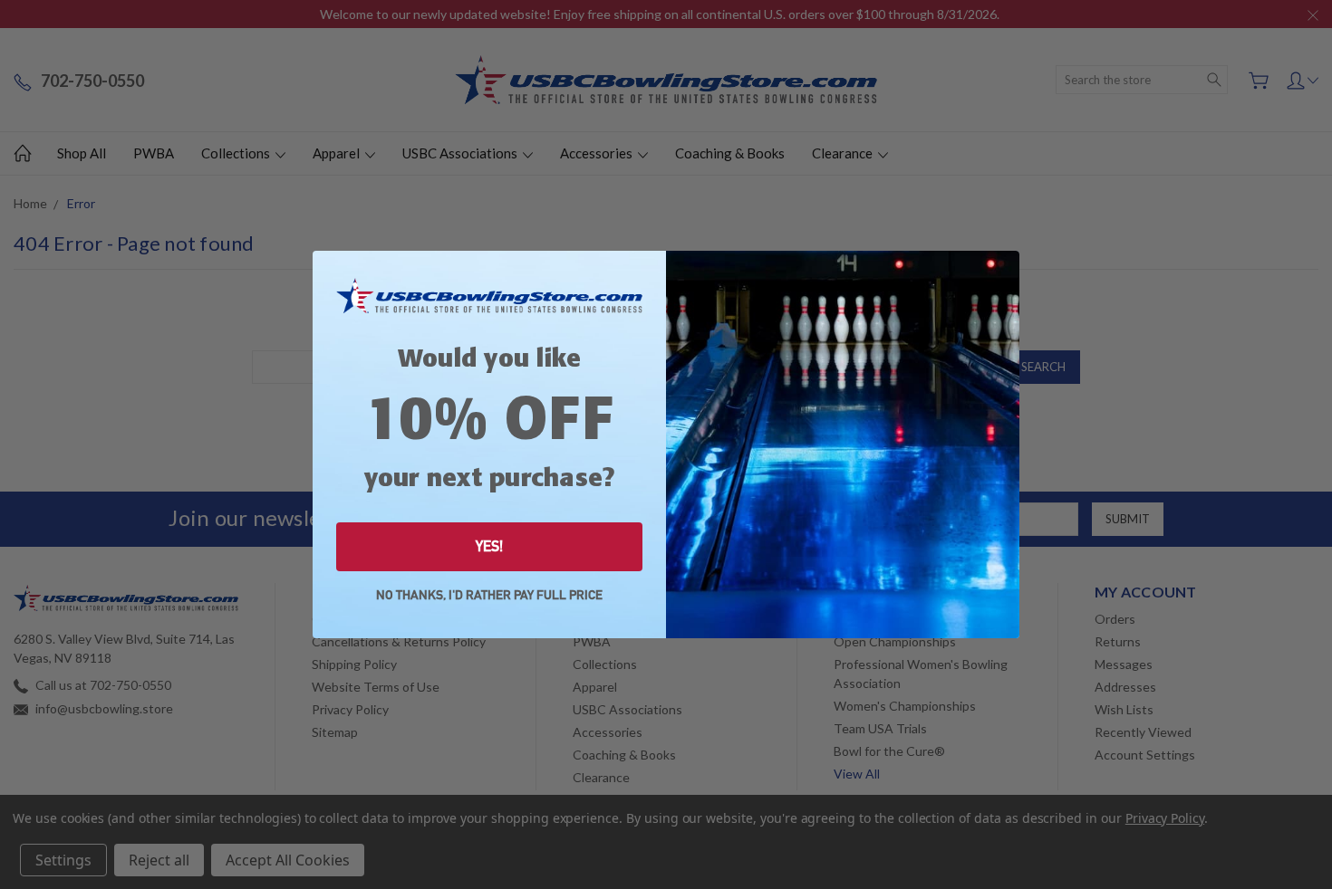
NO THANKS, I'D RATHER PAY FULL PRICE (489, 595)
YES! (489, 546)
